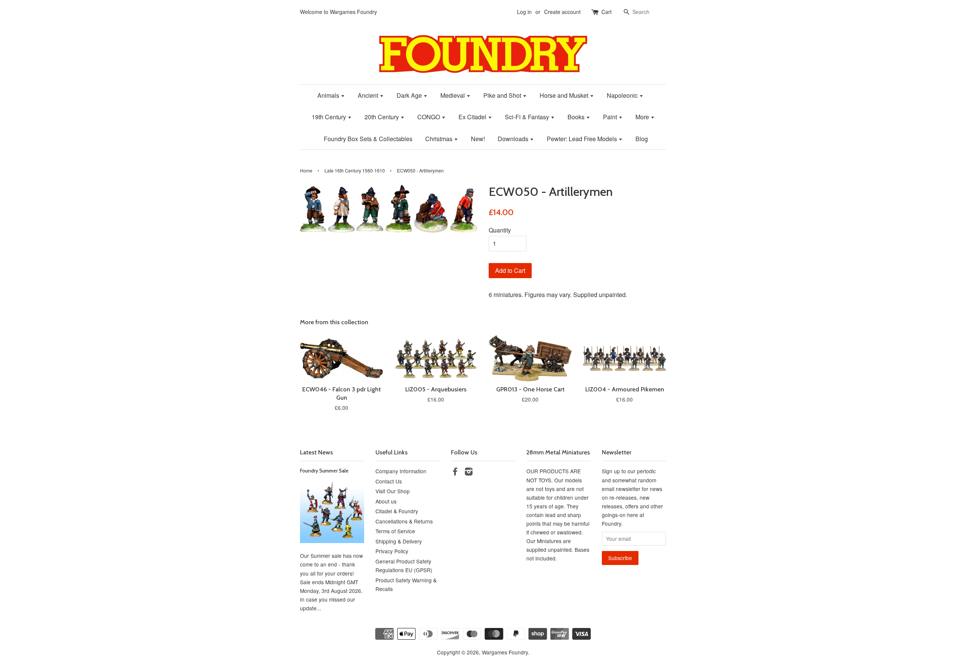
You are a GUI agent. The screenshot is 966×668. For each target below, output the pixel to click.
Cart (606, 11)
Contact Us (388, 481)
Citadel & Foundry (396, 511)
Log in (524, 11)
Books (577, 116)
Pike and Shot (503, 95)
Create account (562, 11)
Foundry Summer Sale (324, 471)
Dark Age (410, 95)
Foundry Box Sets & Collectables (368, 138)
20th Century (382, 116)
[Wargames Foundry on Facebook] (455, 472)
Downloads (514, 138)
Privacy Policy (391, 551)
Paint (610, 116)
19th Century (330, 116)
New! (478, 138)
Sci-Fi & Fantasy (528, 116)
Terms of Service (395, 531)
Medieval (453, 95)
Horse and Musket (565, 95)
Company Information (400, 471)
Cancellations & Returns (404, 521)
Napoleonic (623, 95)
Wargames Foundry (505, 652)
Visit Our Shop (392, 491)
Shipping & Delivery (398, 541)
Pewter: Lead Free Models (582, 138)
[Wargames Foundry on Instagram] (469, 472)
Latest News (316, 452)
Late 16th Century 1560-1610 (355, 170)
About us (386, 501)
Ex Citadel (473, 116)
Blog (641, 138)
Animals (329, 95)
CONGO (429, 116)
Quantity (500, 230)
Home (306, 170)
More (643, 116)
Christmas (439, 138)
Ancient (369, 95)
